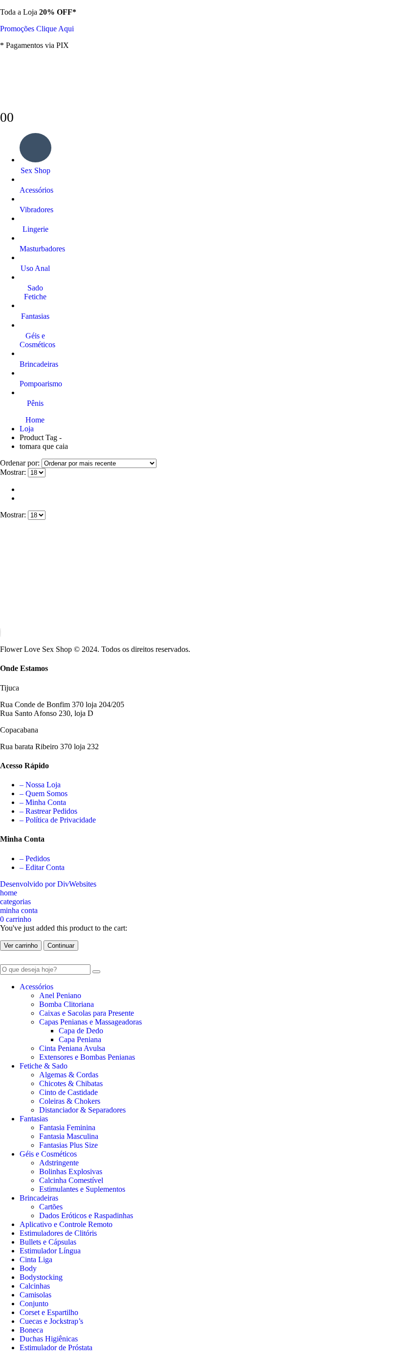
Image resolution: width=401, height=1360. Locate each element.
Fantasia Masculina (68, 1136)
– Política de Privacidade (58, 820)
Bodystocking (41, 1277)
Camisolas (35, 1295)
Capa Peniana (80, 1039)
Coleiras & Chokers (69, 1101)
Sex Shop (35, 170)
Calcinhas (35, 1286)
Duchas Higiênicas (49, 1339)
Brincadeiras (35, 364)
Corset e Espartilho (49, 1312)
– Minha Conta (43, 802)
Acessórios (35, 190)
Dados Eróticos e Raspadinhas (86, 1215)
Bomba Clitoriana (66, 1004)
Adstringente (59, 1163)
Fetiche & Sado (43, 1066)
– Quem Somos (43, 793)
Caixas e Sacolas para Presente (86, 1013)
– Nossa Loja (40, 784)
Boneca (31, 1330)
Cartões (51, 1207)
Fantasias (35, 316)
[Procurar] (96, 971)
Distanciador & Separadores (82, 1110)
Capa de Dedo (81, 1030)
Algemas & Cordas (68, 1074)
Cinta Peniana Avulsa (72, 1048)
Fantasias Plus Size (68, 1145)
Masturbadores (35, 249)
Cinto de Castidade (68, 1092)
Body (28, 1268)
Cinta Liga (36, 1259)
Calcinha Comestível (71, 1180)
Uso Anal (35, 268)
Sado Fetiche (35, 292)
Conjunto (34, 1303)
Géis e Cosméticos (35, 340)
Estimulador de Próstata (56, 1347)
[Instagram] (0, 632)
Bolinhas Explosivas (70, 1171)
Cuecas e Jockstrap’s (51, 1321)
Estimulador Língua (50, 1251)
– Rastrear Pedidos (48, 811)
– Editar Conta (42, 867)
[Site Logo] (73, 105)
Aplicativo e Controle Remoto (66, 1224)
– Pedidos (35, 858)
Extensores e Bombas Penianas (87, 1057)
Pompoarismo (35, 383)
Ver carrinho (21, 945)
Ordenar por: (21, 463)
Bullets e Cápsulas (48, 1242)
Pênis (35, 403)
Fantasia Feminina (67, 1127)
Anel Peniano (60, 995)
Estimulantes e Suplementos (82, 1189)
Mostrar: (14, 472)
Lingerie (35, 229)
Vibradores (35, 209)
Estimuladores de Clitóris (58, 1233)
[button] (6, 960)
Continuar (60, 945)
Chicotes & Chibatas (71, 1083)
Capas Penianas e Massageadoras (90, 1022)
